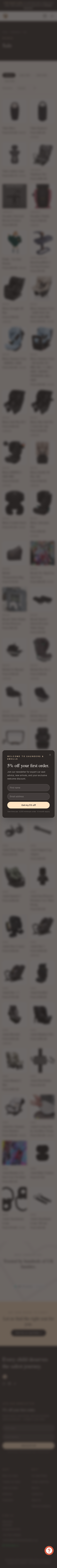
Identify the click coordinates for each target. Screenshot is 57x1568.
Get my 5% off (28, 805)
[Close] (50, 755)
